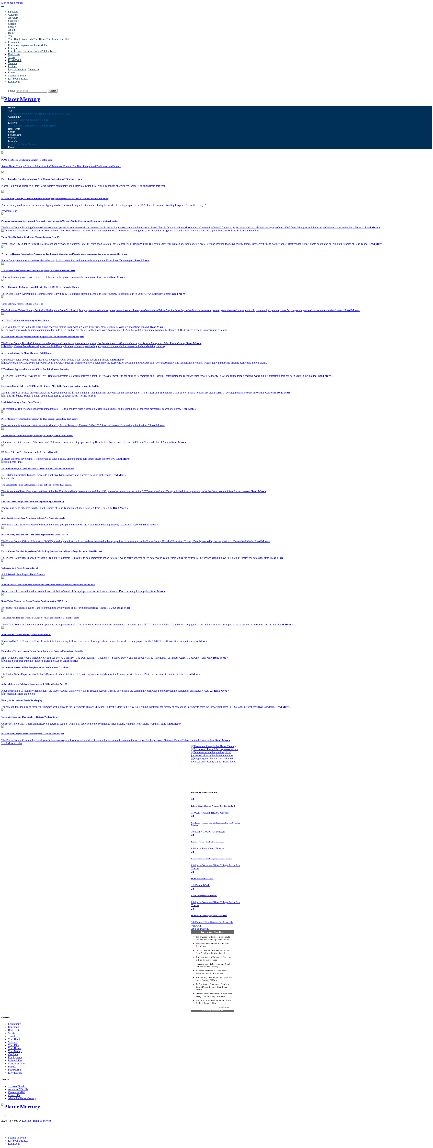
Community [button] (14, 42)
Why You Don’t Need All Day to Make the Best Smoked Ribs (213, 1001)
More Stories (224, 1007)
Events (11, 72)
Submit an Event (17, 75)
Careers (12, 23)
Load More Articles (11, 743)
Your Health (14, 39)
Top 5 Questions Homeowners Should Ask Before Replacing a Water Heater (213, 938)
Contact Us (14, 1095)
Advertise (13, 17)
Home (11, 32)
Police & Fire (41, 45)
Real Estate (14, 54)
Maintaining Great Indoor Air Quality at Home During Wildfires (214, 978)
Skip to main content (12, 2)
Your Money (53, 39)
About (11, 29)
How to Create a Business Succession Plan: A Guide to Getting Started (213, 951)
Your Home (39, 39)
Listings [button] (12, 66)
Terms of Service (17, 1086)
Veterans (12, 63)
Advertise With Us (18, 1089)
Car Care (65, 39)
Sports (11, 57)
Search (11, 90)
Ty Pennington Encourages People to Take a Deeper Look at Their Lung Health (213, 987)
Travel (53, 51)
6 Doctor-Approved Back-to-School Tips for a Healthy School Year (212, 972)
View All (196, 925)
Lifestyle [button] (12, 48)
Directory (13, 11)
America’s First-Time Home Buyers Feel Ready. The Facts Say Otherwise (214, 995)
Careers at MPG (16, 1092)
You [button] (10, 36)
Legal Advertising (17, 69)
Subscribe (13, 20)
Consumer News (32, 51)
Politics (45, 51)
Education (13, 45)
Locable (26, 1120)
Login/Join (14, 81)
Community (14, 1023)
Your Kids (27, 39)
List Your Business (18, 78)
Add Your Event (200, 928)
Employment (26, 45)
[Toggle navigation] (2, 6)
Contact (12, 26)
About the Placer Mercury (22, 1098)
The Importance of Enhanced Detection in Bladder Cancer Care (214, 958)
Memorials (33, 69)
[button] (6, 210)
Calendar (13, 14)
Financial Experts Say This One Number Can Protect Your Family (214, 965)
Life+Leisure (15, 51)
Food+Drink (14, 60)
